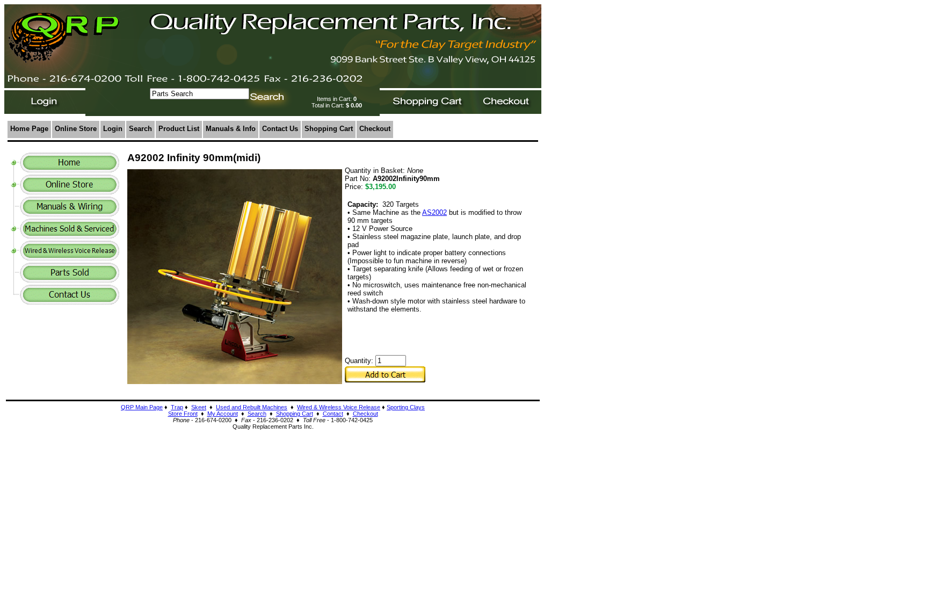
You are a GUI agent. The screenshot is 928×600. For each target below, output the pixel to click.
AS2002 (434, 212)
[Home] (69, 169)
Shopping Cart (329, 129)
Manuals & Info (231, 129)
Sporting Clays (406, 407)
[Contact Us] (69, 301)
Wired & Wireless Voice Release (338, 407)
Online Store (76, 129)
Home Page (29, 129)
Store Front (183, 413)
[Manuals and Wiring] (69, 213)
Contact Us (280, 129)
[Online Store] (69, 191)
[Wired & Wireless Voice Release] (69, 257)
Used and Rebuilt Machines (251, 407)
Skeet (198, 407)
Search (140, 129)
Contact (333, 413)
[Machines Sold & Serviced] (69, 235)
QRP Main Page (142, 407)
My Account (222, 413)
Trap (177, 407)
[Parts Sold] (69, 279)
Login (112, 129)
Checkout (374, 129)
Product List (178, 129)
